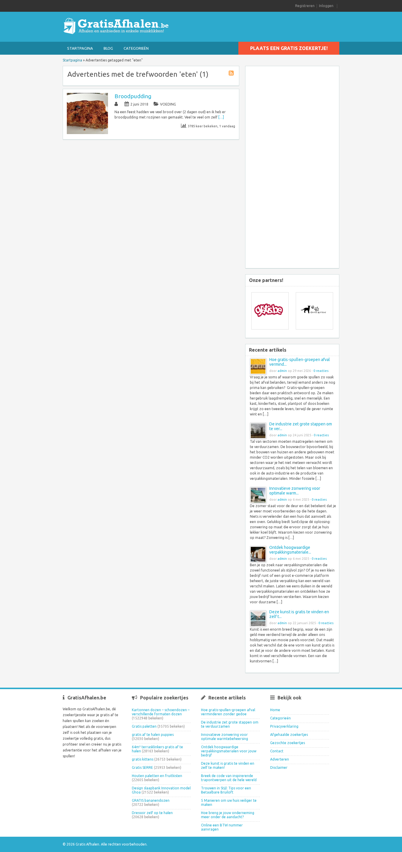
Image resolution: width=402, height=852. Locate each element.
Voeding (168, 104)
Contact (276, 751)
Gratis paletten (144, 726)
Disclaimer (279, 767)
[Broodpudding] (87, 133)
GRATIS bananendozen (151, 800)
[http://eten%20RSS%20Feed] (232, 74)
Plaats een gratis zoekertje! (289, 48)
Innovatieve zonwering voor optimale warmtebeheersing (224, 737)
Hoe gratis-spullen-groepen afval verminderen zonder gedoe (228, 712)
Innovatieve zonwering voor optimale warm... (294, 490)
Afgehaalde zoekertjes (289, 734)
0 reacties (320, 370)
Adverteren (279, 759)
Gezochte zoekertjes (287, 743)
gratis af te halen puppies (153, 734)
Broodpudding (132, 96)
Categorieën (136, 48)
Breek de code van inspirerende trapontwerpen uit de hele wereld (229, 778)
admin (282, 370)
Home (275, 710)
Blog (108, 48)
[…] (221, 117)
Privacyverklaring (284, 726)
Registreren (305, 6)
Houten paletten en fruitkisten (157, 776)
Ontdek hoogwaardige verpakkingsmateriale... (290, 549)
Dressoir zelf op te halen (152, 813)
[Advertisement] (297, 168)
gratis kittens (142, 759)
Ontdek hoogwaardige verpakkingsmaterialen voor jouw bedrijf (228, 751)
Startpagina (80, 48)
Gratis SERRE (142, 767)
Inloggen (326, 6)
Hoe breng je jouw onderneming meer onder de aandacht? (227, 815)
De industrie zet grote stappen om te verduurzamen (229, 724)
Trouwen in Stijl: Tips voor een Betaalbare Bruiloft (226, 790)
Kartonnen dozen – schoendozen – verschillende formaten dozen (161, 712)
